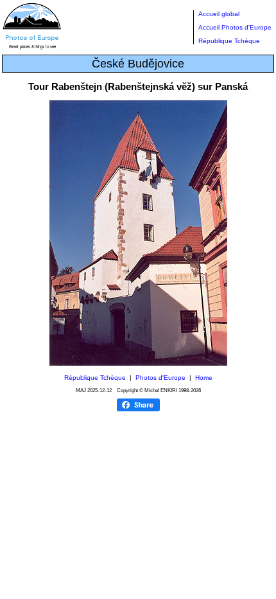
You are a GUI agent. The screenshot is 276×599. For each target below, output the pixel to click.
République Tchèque (229, 40)
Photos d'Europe (160, 377)
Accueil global (218, 13)
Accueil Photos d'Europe (235, 27)
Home (203, 377)
